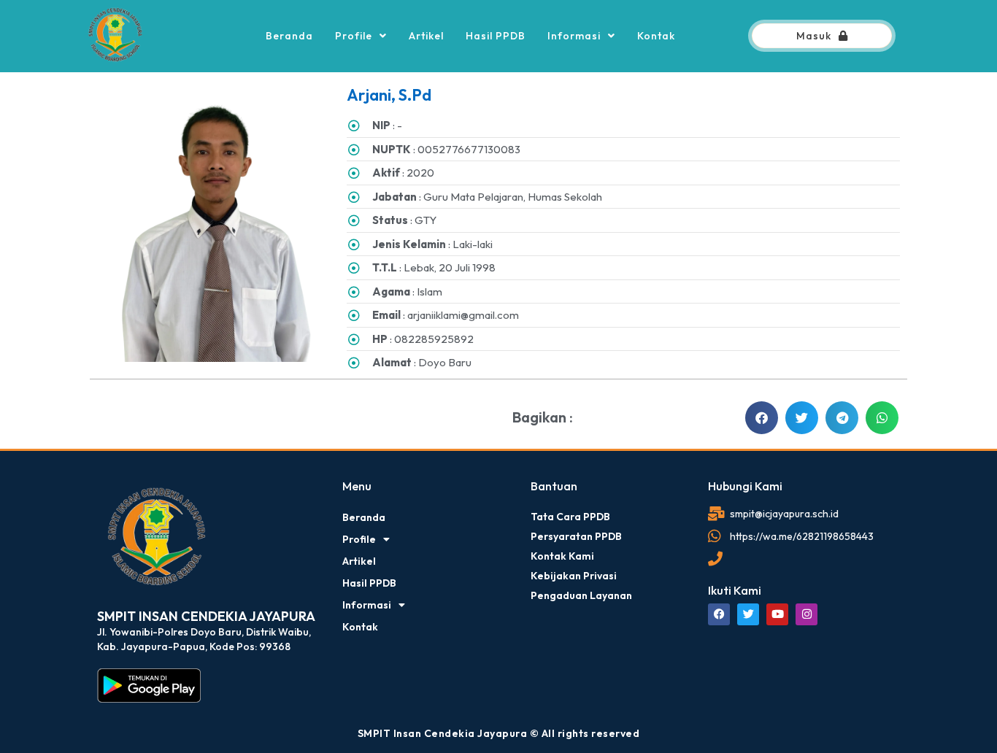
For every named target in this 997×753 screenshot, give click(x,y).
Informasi (574, 35)
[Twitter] (748, 614)
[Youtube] (777, 614)
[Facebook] (719, 614)
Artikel (426, 35)
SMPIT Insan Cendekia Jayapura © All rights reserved (499, 733)
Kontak (656, 35)
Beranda (289, 35)
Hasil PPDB (496, 35)
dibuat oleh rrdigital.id (102, 458)
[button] (761, 417)
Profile (353, 35)
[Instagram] (806, 614)
